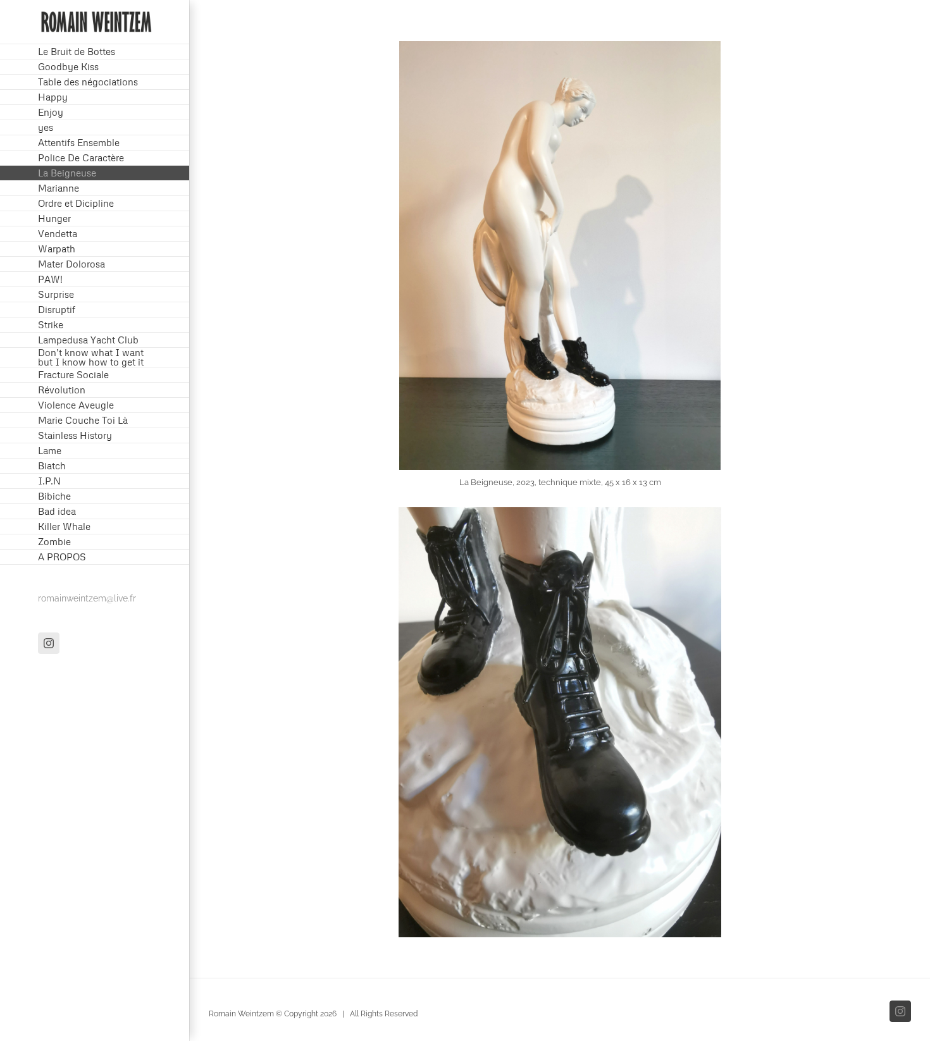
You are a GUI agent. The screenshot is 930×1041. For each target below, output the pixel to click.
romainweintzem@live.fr (87, 598)
